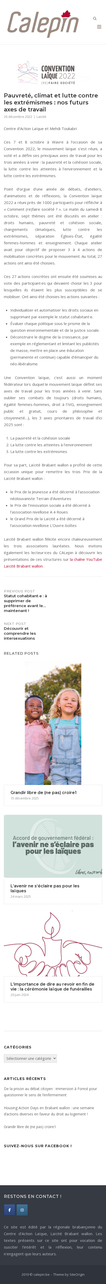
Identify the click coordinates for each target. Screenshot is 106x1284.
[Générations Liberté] (22, 1210)
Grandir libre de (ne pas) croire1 (30, 1126)
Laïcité (41, 116)
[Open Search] (95, 19)
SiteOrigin (77, 1274)
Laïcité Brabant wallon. (71, 1233)
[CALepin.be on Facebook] (9, 1210)
